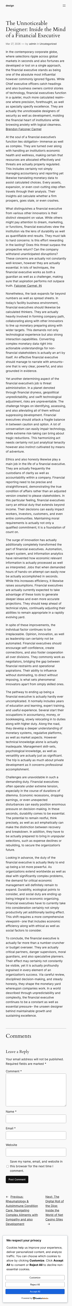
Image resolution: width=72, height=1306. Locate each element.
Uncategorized (48, 43)
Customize (35, 1277)
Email (11, 1128)
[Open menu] (64, 5)
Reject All (35, 1284)
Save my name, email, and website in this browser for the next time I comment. (36, 1166)
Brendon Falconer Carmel (23, 129)
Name (11, 1111)
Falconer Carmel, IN (28, 285)
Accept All (35, 1291)
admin (32, 43)
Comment (14, 1071)
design (10, 5)
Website (11, 1145)
